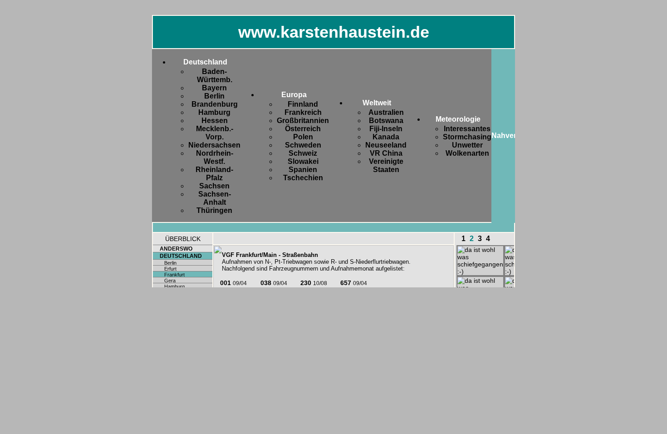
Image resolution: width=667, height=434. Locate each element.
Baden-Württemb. (214, 76)
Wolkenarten (467, 153)
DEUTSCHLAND (181, 256)
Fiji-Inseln (385, 129)
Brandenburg (214, 104)
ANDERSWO (176, 249)
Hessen (214, 120)
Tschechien (303, 178)
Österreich (303, 129)
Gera (170, 280)
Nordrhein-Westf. (214, 157)
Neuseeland (386, 145)
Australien (386, 112)
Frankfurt (174, 274)
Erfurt (170, 268)
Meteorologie (458, 119)
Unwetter (467, 145)
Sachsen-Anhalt (214, 198)
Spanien (303, 169)
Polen (303, 137)
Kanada (386, 137)
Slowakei (303, 161)
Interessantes (467, 129)
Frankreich (303, 112)
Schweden (303, 145)
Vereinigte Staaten (386, 165)
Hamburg (214, 112)
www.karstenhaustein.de (333, 32)
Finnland (303, 104)
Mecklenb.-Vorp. (214, 133)
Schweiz (303, 153)
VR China (386, 153)
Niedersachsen (214, 145)
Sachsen (214, 186)
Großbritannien (303, 120)
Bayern (214, 88)
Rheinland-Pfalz (214, 174)
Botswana (386, 120)
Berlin (214, 96)
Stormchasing (467, 137)
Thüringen (214, 210)
